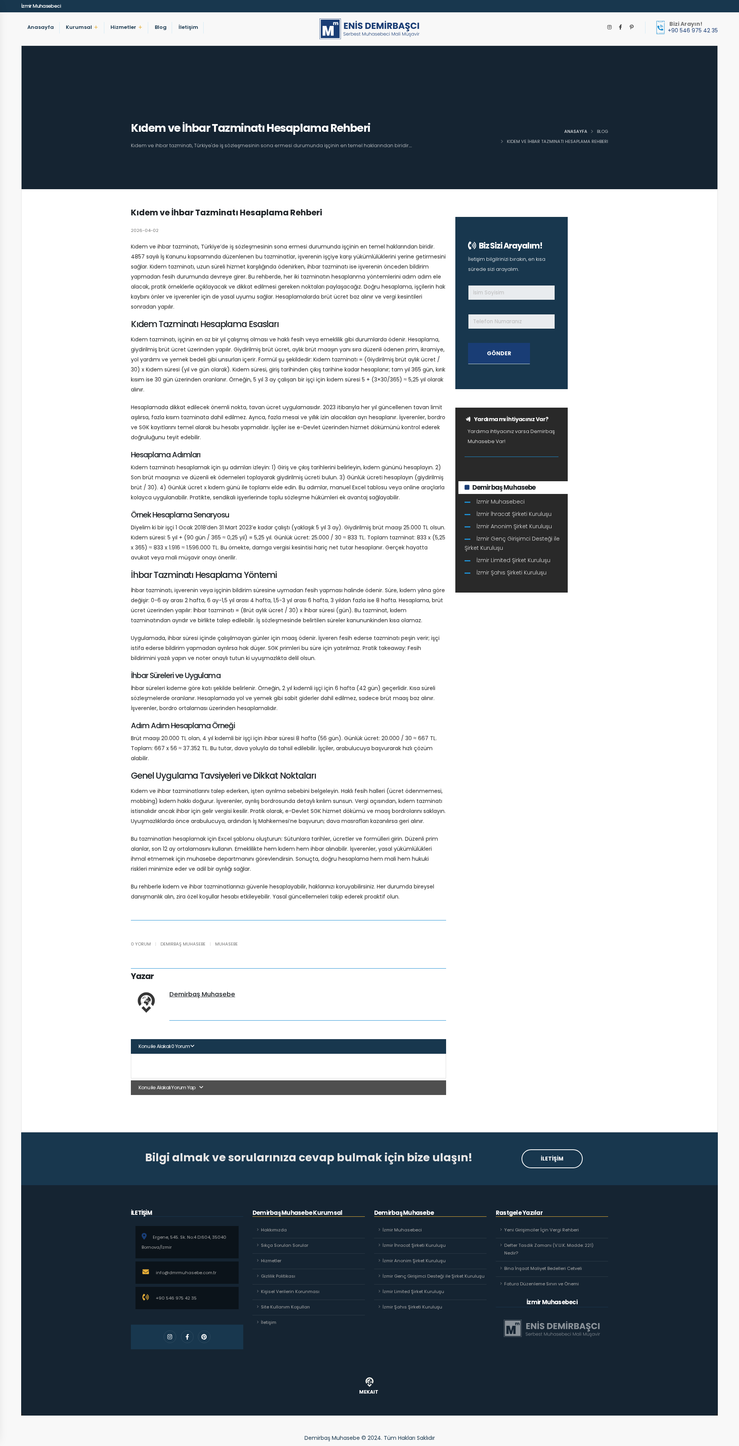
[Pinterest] (631, 27)
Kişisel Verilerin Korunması (290, 1291)
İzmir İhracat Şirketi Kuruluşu (514, 514)
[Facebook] (620, 27)
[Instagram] (609, 27)
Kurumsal (79, 36)
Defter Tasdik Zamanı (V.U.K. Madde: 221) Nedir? (549, 1249)
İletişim (188, 36)
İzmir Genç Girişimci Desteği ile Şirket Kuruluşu (512, 543)
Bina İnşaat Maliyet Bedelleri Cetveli (543, 1268)
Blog (161, 36)
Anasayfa (40, 36)
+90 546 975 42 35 (693, 30)
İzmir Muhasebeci (41, 6)
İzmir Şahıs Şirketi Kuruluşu (512, 572)
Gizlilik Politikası (278, 1276)
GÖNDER (499, 353)
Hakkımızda (274, 1230)
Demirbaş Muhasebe (202, 994)
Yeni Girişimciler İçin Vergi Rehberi (541, 1230)
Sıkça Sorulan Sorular (284, 1245)
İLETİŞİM (552, 1158)
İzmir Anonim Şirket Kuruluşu (514, 526)
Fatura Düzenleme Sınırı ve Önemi (541, 1284)
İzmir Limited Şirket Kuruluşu (513, 560)
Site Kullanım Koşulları (285, 1307)
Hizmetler (123, 36)
